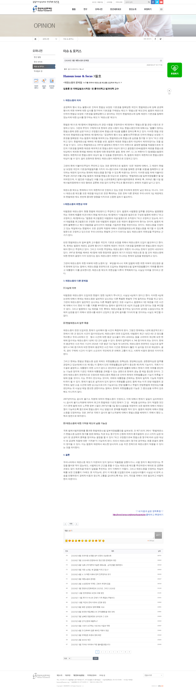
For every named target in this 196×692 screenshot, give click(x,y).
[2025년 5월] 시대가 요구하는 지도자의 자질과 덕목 (90, 626)
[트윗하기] (160, 39)
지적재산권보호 (91, 675)
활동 (74, 11)
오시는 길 (102, 675)
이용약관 (67, 675)
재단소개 (59, 675)
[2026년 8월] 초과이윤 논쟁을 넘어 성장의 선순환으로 (91, 556)
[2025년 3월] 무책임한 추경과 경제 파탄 (86, 635)
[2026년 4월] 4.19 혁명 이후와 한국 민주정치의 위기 (91, 574)
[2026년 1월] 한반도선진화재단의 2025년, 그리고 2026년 (93, 588)
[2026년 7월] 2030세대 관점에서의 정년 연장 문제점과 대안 (93, 560)
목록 (70, 524)
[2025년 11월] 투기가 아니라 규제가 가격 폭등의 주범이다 (93, 598)
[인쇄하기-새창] (161, 60)
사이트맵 (109, 2)
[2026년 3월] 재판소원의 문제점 (83, 579)
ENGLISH (119, 2)
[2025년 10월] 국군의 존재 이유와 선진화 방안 (88, 602)
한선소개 (132, 11)
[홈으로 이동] (35, 39)
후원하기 (147, 11)
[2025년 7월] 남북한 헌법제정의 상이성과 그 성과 (89, 616)
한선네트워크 (115, 11)
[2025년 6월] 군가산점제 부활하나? (84, 621)
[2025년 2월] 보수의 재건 (81, 640)
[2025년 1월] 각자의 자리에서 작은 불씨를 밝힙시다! (91, 645)
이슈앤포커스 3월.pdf (77, 69)
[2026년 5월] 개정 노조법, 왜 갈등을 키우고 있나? (90, 570)
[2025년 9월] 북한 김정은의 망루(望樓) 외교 (87, 607)
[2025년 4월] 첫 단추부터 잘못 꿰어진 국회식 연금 (90, 630)
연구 (85, 11)
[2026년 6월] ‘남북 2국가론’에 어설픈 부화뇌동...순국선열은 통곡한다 (97, 565)
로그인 (94, 2)
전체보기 (159, 11)
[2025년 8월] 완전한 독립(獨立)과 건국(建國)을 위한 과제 (93, 612)
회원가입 (100, 2)
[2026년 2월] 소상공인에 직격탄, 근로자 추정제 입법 (90, 584)
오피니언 (98, 11)
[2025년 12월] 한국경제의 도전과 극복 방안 (87, 593)
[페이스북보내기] (155, 39)
